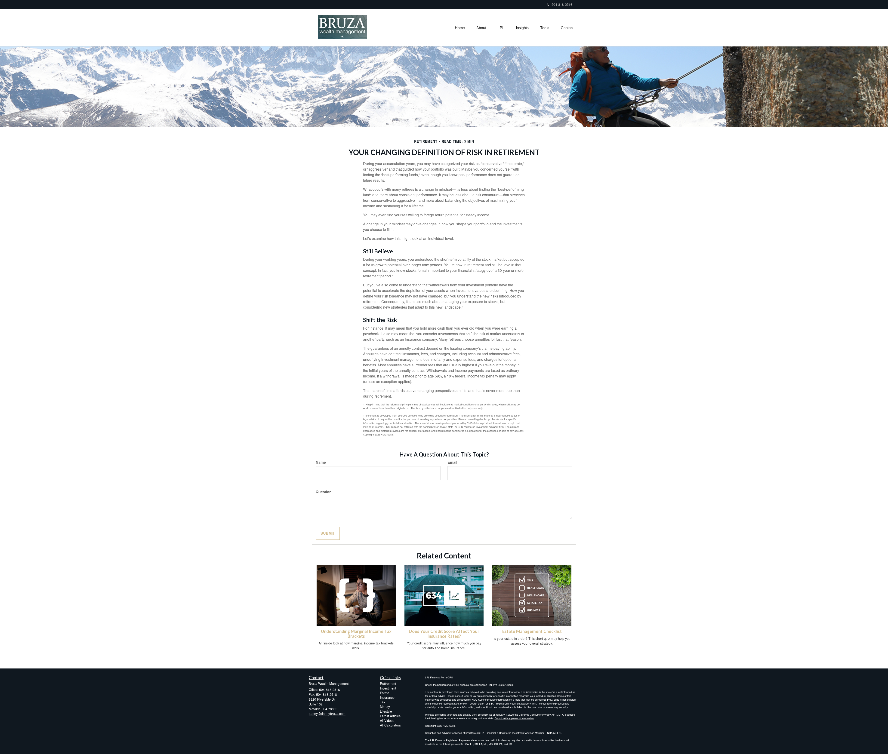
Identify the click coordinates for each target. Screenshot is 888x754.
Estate (384, 692)
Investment (388, 688)
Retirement (388, 683)
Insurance (387, 697)
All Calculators (390, 725)
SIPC (558, 733)
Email (452, 462)
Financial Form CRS (441, 677)
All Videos (387, 720)
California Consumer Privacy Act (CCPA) (541, 714)
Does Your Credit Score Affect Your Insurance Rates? (444, 634)
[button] (481, 27)
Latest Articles (390, 716)
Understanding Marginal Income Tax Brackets (356, 634)
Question (324, 491)
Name (321, 462)
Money (385, 706)
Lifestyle (386, 711)
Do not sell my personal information (514, 718)
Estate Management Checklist (532, 631)
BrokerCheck (505, 685)
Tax (382, 702)
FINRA (548, 733)
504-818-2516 (562, 4)
